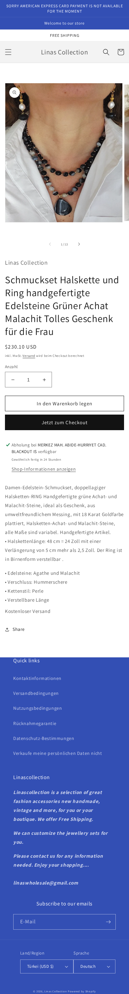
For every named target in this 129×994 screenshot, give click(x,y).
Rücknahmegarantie (34, 723)
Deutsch (88, 966)
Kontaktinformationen (37, 678)
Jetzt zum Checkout (65, 422)
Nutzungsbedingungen (37, 708)
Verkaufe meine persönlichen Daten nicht (57, 753)
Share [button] (19, 629)
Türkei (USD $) (40, 966)
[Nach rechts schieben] (79, 244)
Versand (28, 356)
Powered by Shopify (82, 991)
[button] (8, 52)
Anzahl (11, 366)
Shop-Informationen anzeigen (44, 469)
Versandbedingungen (36, 693)
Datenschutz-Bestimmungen (43, 738)
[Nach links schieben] (50, 244)
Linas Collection (55, 991)
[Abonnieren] (108, 922)
